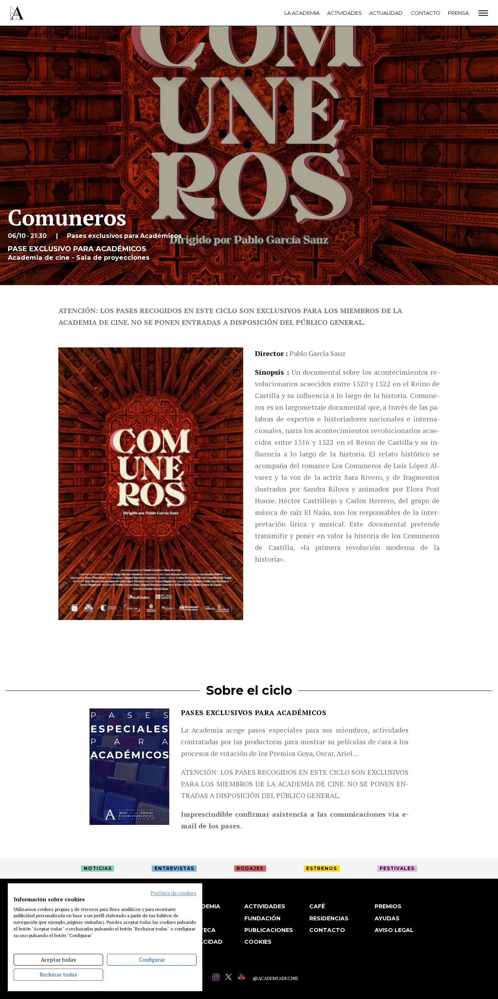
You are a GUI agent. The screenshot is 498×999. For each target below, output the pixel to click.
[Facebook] (204, 978)
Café (317, 906)
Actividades (344, 13)
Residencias (329, 918)
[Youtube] (242, 978)
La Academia (301, 13)
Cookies (258, 941)
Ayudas (387, 918)
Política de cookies (173, 893)
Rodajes (250, 868)
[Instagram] (216, 978)
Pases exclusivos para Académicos (253, 712)
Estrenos (321, 868)
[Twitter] (229, 978)
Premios (388, 906)
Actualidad (386, 13)
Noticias (98, 868)
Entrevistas (174, 868)
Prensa (458, 13)
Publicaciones (268, 930)
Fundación (262, 918)
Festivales (397, 868)
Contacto (425, 13)
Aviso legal (394, 930)
